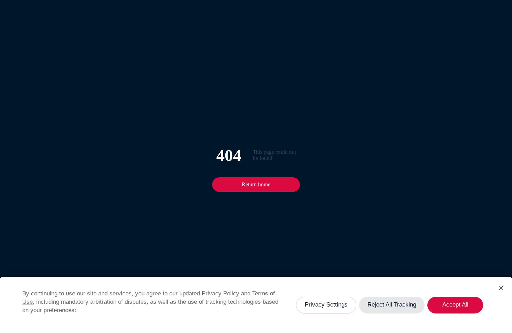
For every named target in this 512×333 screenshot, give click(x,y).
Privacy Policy (220, 293)
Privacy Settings (326, 304)
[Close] (501, 288)
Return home (256, 184)
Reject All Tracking (391, 304)
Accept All (455, 304)
